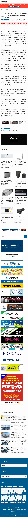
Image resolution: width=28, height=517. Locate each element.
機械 (21, 498)
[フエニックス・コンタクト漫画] (12, 350)
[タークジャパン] (12, 288)
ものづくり (9, 486)
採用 (7, 498)
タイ (7, 491)
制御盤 (8, 495)
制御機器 (3, 495)
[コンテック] (12, 319)
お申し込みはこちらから (14, 6)
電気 (23, 502)
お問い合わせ (14, 511)
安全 (24, 495)
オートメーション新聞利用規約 (14, 507)
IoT (5, 486)
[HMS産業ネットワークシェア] (22, 123)
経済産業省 (14, 500)
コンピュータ (9, 488)
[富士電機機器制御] (12, 282)
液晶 (24, 498)
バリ (25, 491)
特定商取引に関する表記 (21, 509)
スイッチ (15, 488)
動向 (16, 495)
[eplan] (12, 342)
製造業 (23, 500)
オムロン (21, 486)
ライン (3, 493)
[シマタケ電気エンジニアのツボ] (12, 275)
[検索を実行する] (25, 236)
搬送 (14, 498)
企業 (21, 493)
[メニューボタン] (26, 1)
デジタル (16, 491)
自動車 (19, 500)
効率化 (12, 495)
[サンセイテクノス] (12, 267)
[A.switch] (12, 371)
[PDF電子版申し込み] (14, 25)
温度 (2, 500)
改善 (17, 498)
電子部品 (19, 502)
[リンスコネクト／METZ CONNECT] (12, 334)
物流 (9, 500)
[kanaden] (12, 327)
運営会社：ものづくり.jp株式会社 (8, 509)
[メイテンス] (14, 123)
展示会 (3, 498)
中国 (17, 493)
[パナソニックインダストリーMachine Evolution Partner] (5, 230)
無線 (6, 500)
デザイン (11, 491)
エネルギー (13, 19)
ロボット (7, 493)
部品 (15, 502)
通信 (24, 19)
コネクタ (3, 488)
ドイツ (21, 491)
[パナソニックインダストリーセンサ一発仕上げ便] (12, 295)
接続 (17, 19)
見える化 (20, 19)
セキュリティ (21, 488)
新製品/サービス (6, 19)
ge (2, 486)
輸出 (8, 502)
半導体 (20, 495)
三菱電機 (13, 493)
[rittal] (5, 123)
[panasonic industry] (12, 257)
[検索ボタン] (23, 1)
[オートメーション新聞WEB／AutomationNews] (5, 1)
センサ (3, 491)
